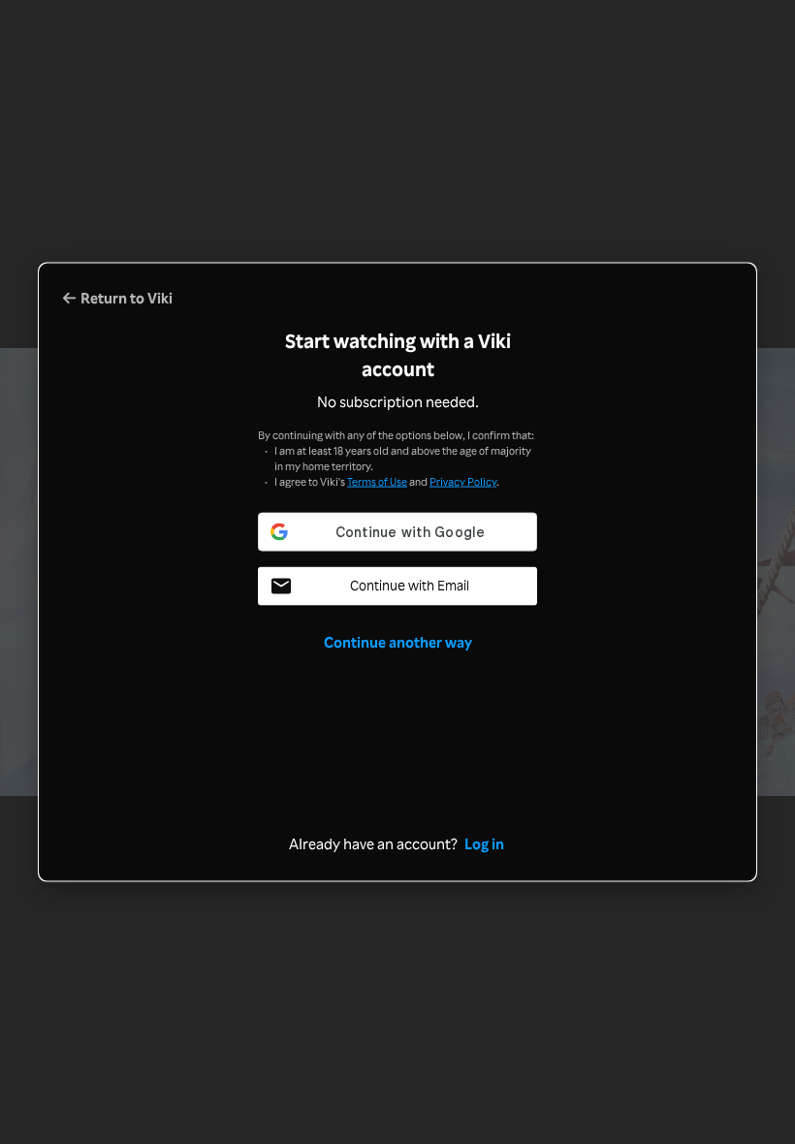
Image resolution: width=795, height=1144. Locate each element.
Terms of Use (377, 480)
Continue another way (398, 641)
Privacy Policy (462, 480)
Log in (484, 843)
